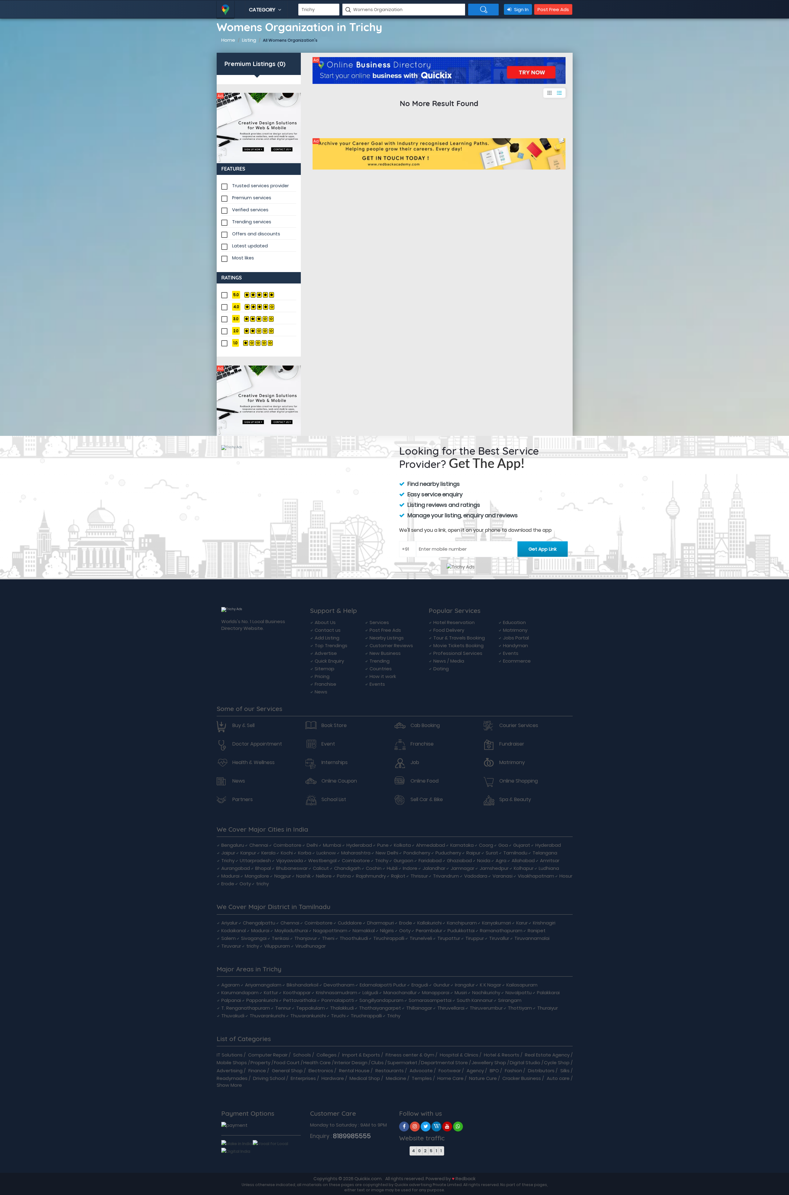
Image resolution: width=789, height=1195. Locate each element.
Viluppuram (277, 946)
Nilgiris (387, 930)
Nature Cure (483, 1078)
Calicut (321, 868)
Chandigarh (347, 868)
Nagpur (282, 876)
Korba (304, 853)
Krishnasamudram (336, 992)
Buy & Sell (243, 725)
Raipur (473, 853)
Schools (302, 1055)
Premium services (251, 198)
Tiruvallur (499, 938)
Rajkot (398, 876)
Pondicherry (416, 853)
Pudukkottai (461, 930)
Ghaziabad (459, 860)
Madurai (230, 876)
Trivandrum (446, 876)
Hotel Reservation (454, 622)
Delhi (312, 845)
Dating (441, 668)
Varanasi (503, 876)
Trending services (251, 222)
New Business (385, 653)
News (321, 691)
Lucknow (326, 853)
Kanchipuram (462, 923)
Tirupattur (448, 938)
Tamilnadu (515, 853)
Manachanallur (400, 992)
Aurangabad (235, 868)
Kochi (287, 853)
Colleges (327, 1055)
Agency (475, 1070)
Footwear (450, 1070)
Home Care (450, 1078)
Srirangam (509, 1000)
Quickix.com (368, 1178)
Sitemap (324, 668)
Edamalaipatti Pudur (383, 985)
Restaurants (389, 1070)
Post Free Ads (553, 9)
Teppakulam (310, 1008)
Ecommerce (517, 661)
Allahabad (523, 860)
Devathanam (339, 985)
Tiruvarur (231, 946)
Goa (503, 845)
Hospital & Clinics (459, 1055)
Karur (522, 923)
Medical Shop (365, 1078)
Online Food (425, 781)
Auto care (558, 1078)
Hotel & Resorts (501, 1055)
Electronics (321, 1070)
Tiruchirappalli (388, 938)
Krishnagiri (544, 923)
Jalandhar (434, 868)
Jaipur (228, 853)
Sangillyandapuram (381, 1000)
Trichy (228, 860)
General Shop (287, 1070)
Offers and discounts (256, 234)
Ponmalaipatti (337, 1000)
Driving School (269, 1078)
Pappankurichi (262, 1000)
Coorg (486, 845)
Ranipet (537, 930)
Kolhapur (523, 868)
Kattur (271, 992)
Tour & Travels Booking (459, 638)
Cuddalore (350, 923)
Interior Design (350, 1062)
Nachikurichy (486, 992)
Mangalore (257, 876)
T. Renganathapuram (245, 1008)
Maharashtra (355, 853)
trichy (262, 883)
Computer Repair (268, 1055)
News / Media (448, 661)
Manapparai (435, 992)
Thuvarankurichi (267, 1015)
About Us (325, 622)
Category (262, 9)
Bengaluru (232, 845)
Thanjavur (305, 938)
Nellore (324, 876)
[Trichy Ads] (259, 128)
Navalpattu (518, 992)
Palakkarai (548, 992)
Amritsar (549, 860)
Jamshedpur (494, 868)
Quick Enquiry (329, 661)
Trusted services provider (260, 186)
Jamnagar (462, 868)
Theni (328, 938)
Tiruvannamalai (532, 938)
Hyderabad (359, 845)
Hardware (332, 1078)
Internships (334, 762)
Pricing (322, 676)
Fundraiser (511, 744)
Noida (483, 860)
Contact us (328, 630)
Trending (380, 661)
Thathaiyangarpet (380, 1008)
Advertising (230, 1070)
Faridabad (430, 860)
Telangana (545, 853)
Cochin (374, 868)
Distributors (541, 1070)
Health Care (317, 1062)
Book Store (334, 725)
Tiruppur (474, 938)
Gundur (441, 985)
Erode (227, 883)
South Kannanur (475, 1000)
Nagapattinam (330, 930)
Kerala (268, 853)
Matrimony (515, 630)
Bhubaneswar (292, 868)
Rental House (354, 1070)
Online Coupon (339, 781)
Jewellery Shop (489, 1062)
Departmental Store (444, 1062)
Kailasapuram (522, 985)
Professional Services (457, 653)
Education (514, 622)
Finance (257, 1070)
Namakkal (364, 930)
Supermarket (402, 1062)
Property (260, 1062)
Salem (228, 938)
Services (379, 622)
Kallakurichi (429, 923)
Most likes (243, 258)
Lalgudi (370, 992)
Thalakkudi (342, 1008)
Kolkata (402, 845)
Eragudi (419, 985)
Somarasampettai (430, 1000)
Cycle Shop (557, 1062)
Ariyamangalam (263, 985)
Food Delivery (448, 630)
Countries (381, 668)
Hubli (392, 868)
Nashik (303, 876)
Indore (410, 868)
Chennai (258, 845)
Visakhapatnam (536, 876)
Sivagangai (254, 938)
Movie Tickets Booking (458, 645)
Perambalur (429, 930)
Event (328, 744)
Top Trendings (331, 645)
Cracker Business (521, 1078)
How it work (383, 676)
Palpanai (231, 1000)
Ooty (245, 883)
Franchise (325, 684)
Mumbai (332, 845)
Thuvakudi (232, 1015)
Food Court (287, 1062)
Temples (422, 1078)
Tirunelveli (421, 938)
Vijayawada (289, 860)
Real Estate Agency (547, 1055)
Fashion (513, 1070)
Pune (383, 845)
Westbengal (322, 860)
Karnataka (462, 845)
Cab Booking (425, 725)
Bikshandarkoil (302, 985)
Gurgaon (403, 860)
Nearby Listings (387, 638)
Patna (344, 876)
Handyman (515, 645)
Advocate (421, 1070)
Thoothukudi (354, 938)
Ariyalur (229, 923)
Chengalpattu (259, 923)
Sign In (521, 9)
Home (228, 40)
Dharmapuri (380, 923)
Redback (466, 1178)
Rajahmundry (371, 876)
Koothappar (297, 992)
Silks (565, 1070)
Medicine (396, 1078)
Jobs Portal (516, 638)
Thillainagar (419, 1008)
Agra (501, 860)
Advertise (326, 653)
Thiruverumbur (486, 1008)
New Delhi (387, 853)
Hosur (565, 876)
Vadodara (475, 876)
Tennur (283, 1008)
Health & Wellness (253, 762)
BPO (494, 1070)
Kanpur (248, 853)
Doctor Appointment (257, 744)
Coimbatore (287, 845)
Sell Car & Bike (427, 799)
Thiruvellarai (450, 1008)
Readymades (232, 1078)
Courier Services (518, 725)
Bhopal (263, 868)
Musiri (461, 992)
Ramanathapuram (501, 930)
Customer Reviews (391, 645)
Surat (492, 853)
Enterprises (303, 1078)
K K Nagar (490, 985)
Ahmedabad (430, 845)
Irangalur (465, 985)
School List (333, 799)
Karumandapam (240, 992)
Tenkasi (280, 938)
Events (377, 684)
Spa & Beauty (515, 799)
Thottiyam (520, 1008)
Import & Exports (361, 1055)
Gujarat (521, 845)
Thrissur (419, 876)
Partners (242, 799)
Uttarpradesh (255, 860)
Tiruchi (338, 1015)
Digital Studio (525, 1062)
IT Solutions (230, 1055)
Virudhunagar (310, 946)
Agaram (230, 985)
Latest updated (250, 246)
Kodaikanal (233, 930)
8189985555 (352, 1135)
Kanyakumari (496, 923)
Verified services (250, 210)
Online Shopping (518, 781)
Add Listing (327, 638)
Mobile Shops (232, 1062)
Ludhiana (549, 868)
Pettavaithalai (299, 1000)
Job (415, 762)
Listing (249, 40)
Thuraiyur (547, 1008)
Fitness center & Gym (410, 1055)
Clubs (377, 1062)
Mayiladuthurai (291, 930)
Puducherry (448, 853)
